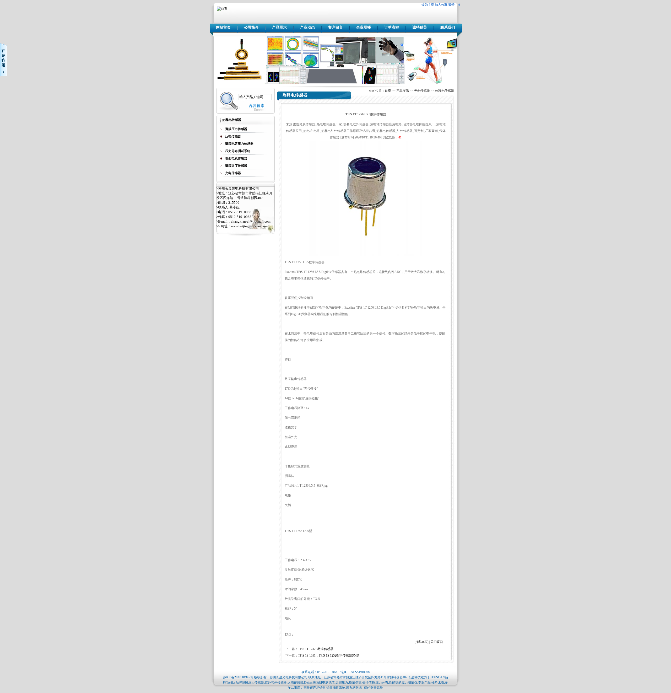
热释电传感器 (444, 91)
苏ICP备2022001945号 (238, 677)
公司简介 (251, 27)
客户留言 (335, 27)
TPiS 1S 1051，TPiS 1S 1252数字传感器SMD (328, 655)
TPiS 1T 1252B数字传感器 (315, 649)
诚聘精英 (419, 27)
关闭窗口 (436, 642)
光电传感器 (422, 91)
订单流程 (391, 27)
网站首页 (223, 27)
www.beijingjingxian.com (249, 226)
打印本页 (421, 642)
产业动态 (307, 27)
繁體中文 (454, 5)
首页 (388, 91)
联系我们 (447, 27)
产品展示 (279, 27)
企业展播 (363, 27)
